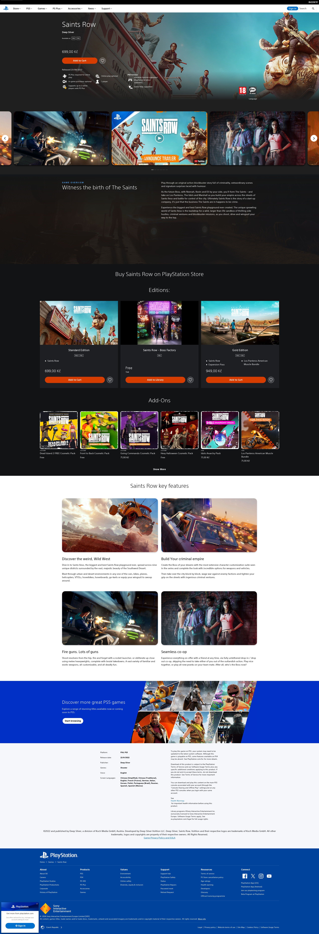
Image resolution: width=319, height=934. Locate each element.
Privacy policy (210, 927)
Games (41, 8)
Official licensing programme (213, 896)
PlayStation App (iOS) (249, 883)
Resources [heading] (206, 869)
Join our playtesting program (253, 890)
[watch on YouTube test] (199, 161)
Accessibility (125, 877)
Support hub (166, 873)
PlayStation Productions (49, 885)
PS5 (28, 8)
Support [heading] (165, 869)
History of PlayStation (48, 892)
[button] (159, 138)
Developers (205, 888)
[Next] (314, 138)
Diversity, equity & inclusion (131, 885)
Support (106, 8)
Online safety (125, 881)
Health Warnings (177, 801)
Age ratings (205, 881)
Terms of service (207, 873)
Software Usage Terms (270, 927)
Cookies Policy (252, 927)
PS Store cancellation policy (212, 877)
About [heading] (43, 869)
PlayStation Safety (168, 877)
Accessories (74, 8)
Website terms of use (226, 927)
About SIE (44, 873)
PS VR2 (83, 881)
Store (16, 8)
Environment (125, 873)
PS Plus (56, 8)
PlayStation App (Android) (251, 887)
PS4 (81, 877)
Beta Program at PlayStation (252, 894)
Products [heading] (85, 869)
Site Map (241, 927)
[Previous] (5, 138)
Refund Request (167, 892)
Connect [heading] (245, 869)
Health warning (207, 885)
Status (163, 881)
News (91, 8)
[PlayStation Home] (6, 8)
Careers (43, 877)
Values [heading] (124, 869)
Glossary (204, 892)
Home (42, 862)
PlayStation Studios (48, 881)
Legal (200, 927)
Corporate (44, 888)
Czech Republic (52, 927)
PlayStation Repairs (168, 885)
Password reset (167, 888)
